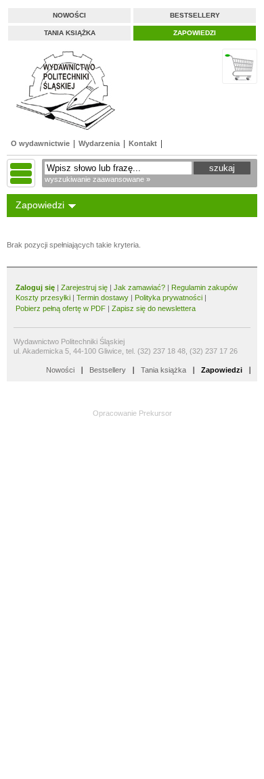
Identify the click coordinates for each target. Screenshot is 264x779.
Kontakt (143, 143)
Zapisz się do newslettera (154, 308)
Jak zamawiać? (139, 287)
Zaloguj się (35, 287)
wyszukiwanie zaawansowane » (97, 179)
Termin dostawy (102, 297)
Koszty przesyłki (44, 297)
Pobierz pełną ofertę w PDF (61, 308)
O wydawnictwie (40, 143)
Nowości (69, 15)
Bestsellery (195, 15)
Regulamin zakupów (204, 287)
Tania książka (69, 33)
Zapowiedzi (194, 33)
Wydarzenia (99, 143)
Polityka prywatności (168, 297)
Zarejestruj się (84, 287)
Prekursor (155, 413)
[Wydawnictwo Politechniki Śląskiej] (61, 90)
